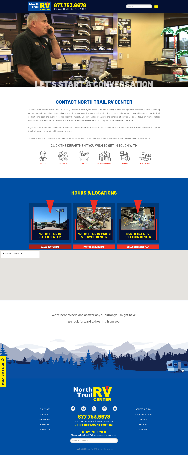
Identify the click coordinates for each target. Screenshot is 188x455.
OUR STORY (45, 414)
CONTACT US (44, 429)
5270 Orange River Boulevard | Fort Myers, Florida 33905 (94, 421)
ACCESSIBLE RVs (143, 409)
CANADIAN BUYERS (143, 414)
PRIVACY (143, 419)
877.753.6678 (70, 5)
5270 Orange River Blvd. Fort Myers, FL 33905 (70, 9)
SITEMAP (143, 429)
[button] (156, 6)
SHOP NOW (44, 409)
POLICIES (143, 424)
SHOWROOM (44, 419)
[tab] (50, 246)
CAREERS (44, 424)
